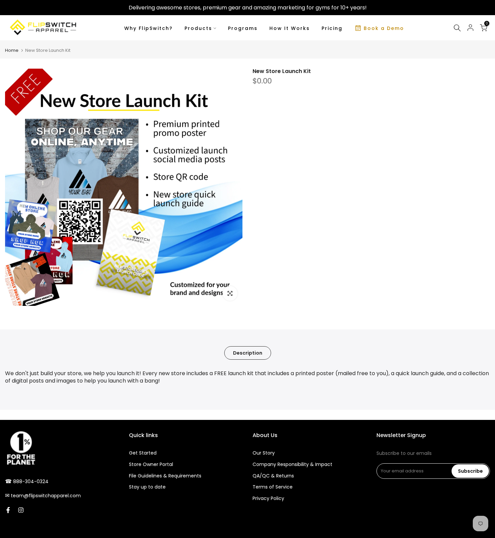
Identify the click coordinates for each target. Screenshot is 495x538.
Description (247, 353)
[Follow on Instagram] (21, 510)
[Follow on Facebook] (8, 510)
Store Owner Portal (151, 464)
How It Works (289, 28)
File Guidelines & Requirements (165, 475)
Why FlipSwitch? (148, 28)
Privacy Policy (268, 498)
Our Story (264, 453)
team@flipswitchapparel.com (46, 495)
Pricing (332, 28)
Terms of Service (273, 486)
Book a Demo (384, 28)
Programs (243, 28)
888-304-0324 (30, 481)
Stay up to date (147, 486)
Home (12, 50)
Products (198, 28)
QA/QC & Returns (273, 475)
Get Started (143, 453)
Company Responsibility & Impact (292, 464)
